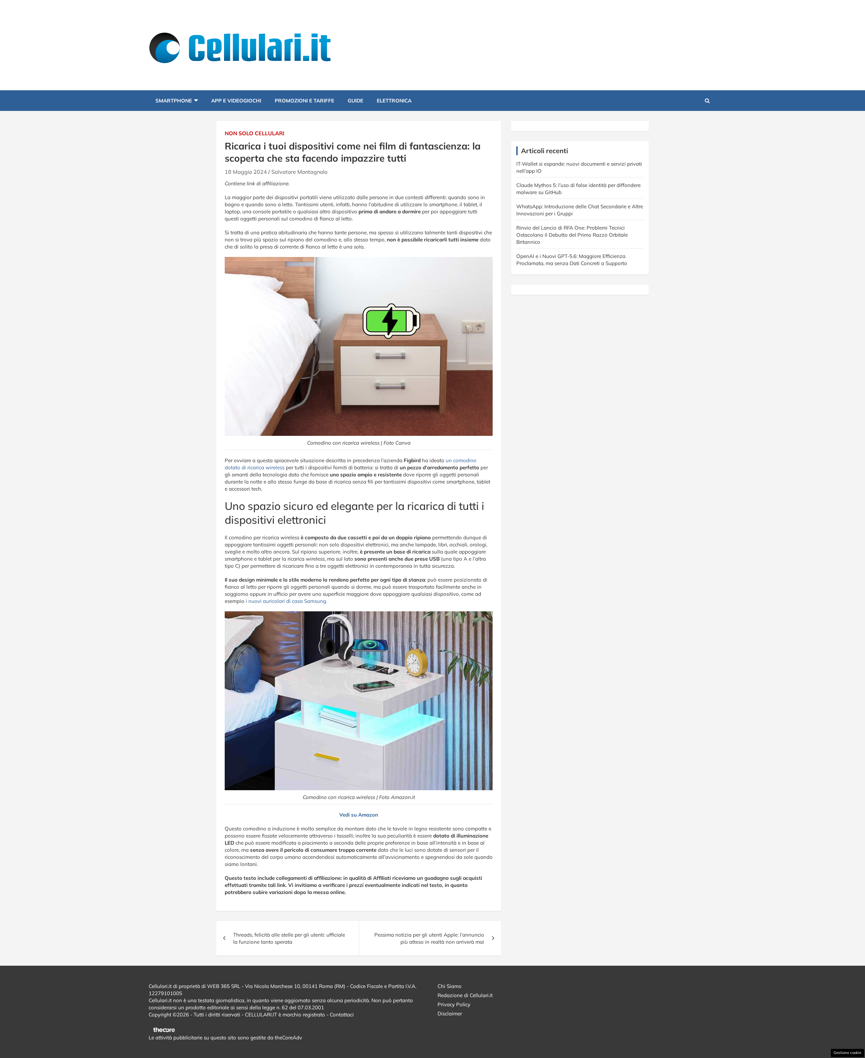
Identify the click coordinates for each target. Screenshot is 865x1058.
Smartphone (173, 100)
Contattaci (342, 1014)
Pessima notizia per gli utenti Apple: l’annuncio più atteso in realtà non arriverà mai (429, 938)
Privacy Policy (454, 1004)
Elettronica (394, 100)
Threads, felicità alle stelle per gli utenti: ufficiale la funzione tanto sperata (289, 938)
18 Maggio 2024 (246, 171)
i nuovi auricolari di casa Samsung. (286, 601)
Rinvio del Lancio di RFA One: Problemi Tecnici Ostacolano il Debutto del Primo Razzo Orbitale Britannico (572, 235)
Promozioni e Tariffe (304, 100)
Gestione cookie (847, 1052)
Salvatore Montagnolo (299, 171)
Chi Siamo (450, 986)
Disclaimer (450, 1013)
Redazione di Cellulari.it (465, 995)
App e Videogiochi (236, 100)
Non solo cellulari (255, 133)
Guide (355, 100)
